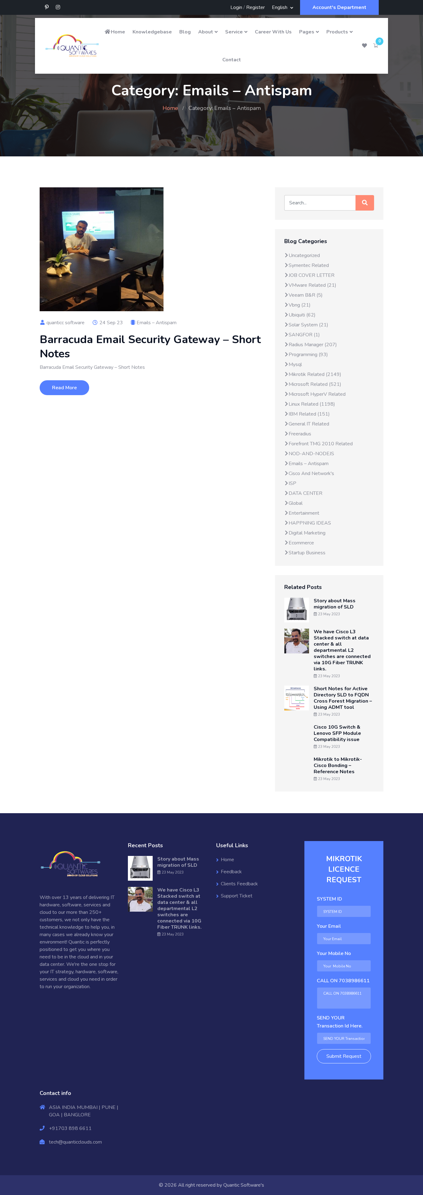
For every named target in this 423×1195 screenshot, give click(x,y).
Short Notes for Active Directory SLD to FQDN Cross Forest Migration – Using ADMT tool (343, 698)
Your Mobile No (334, 953)
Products (337, 31)
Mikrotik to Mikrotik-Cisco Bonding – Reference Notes (338, 765)
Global (296, 503)
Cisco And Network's (311, 473)
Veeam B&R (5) (306, 295)
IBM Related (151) (309, 414)
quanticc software (65, 322)
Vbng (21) (300, 305)
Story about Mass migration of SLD (334, 603)
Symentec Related (309, 265)
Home (118, 31)
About (205, 31)
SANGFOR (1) (304, 334)
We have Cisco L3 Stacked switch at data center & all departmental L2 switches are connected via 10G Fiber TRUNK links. (342, 650)
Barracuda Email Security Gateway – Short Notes (150, 346)
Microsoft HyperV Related (317, 394)
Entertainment (304, 513)
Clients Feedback (239, 883)
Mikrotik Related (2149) (315, 374)
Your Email (329, 926)
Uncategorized (304, 255)
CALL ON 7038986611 (343, 980)
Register (255, 7)
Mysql (295, 364)
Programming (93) (308, 354)
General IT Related (309, 424)
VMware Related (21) (312, 285)
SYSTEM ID (329, 899)
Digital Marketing (307, 533)
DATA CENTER (305, 493)
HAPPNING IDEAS (310, 523)
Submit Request (343, 1056)
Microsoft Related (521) (315, 384)
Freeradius (300, 433)
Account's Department (339, 7)
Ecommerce (301, 542)
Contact (231, 59)
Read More (64, 387)
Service (234, 31)
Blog (185, 31)
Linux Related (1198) (312, 404)
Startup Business (307, 552)
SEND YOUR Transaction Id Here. (340, 1021)
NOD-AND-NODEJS (311, 453)
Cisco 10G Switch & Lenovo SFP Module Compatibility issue (337, 733)
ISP (292, 483)
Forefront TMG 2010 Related (321, 443)
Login (236, 7)
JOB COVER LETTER (311, 275)
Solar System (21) (308, 324)
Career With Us (273, 31)
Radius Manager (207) (313, 344)
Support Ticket (236, 895)
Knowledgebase (152, 31)
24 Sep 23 (110, 322)
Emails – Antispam (157, 322)
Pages (306, 31)
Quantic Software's (243, 1185)
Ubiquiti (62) (302, 315)
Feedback (231, 871)
